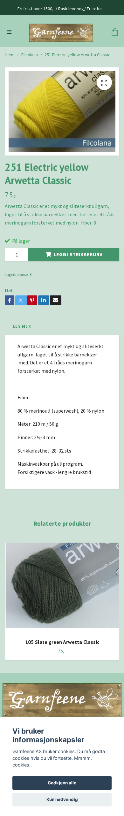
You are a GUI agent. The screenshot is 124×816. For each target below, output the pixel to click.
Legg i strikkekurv (78, 286)
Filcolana (29, 86)
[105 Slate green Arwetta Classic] (62, 620)
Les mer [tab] (22, 357)
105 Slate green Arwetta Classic (62, 674)
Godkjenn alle (62, 782)
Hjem (10, 86)
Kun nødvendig (62, 799)
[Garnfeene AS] (62, 48)
